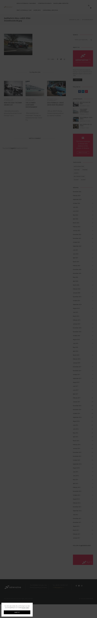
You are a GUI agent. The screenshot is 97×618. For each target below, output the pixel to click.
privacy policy (25, 607)
